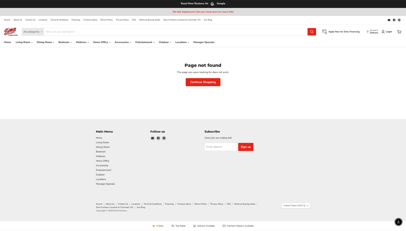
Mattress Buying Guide (149, 20)
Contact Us (30, 20)
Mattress (81, 42)
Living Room (23, 42)
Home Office (101, 42)
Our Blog (208, 20)
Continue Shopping (203, 82)
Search (7, 20)
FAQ (134, 20)
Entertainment (144, 42)
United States (294, 205)
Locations (43, 20)
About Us (17, 20)
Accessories (122, 42)
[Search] (312, 31)
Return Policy (106, 20)
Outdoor (164, 42)
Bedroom (64, 42)
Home (7, 42)
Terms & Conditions (59, 20)
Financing (76, 20)
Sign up (246, 147)
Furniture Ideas (90, 20)
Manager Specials (203, 42)
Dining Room (44, 42)
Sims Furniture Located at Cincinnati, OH (182, 20)
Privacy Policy (122, 20)
